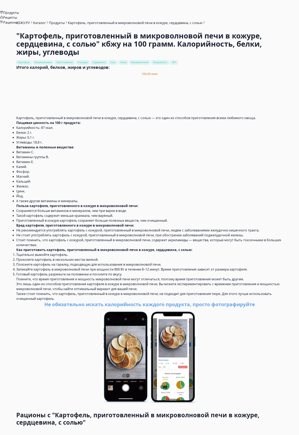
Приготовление (64, 62)
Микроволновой (139, 62)
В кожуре (83, 62)
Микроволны (160, 62)
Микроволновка (43, 62)
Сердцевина (99, 62)
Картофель (24, 62)
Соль (112, 62)
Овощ (123, 62)
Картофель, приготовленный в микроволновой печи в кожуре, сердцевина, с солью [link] (135, 23)
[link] (23, 23)
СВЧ (174, 62)
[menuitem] (149, 5)
